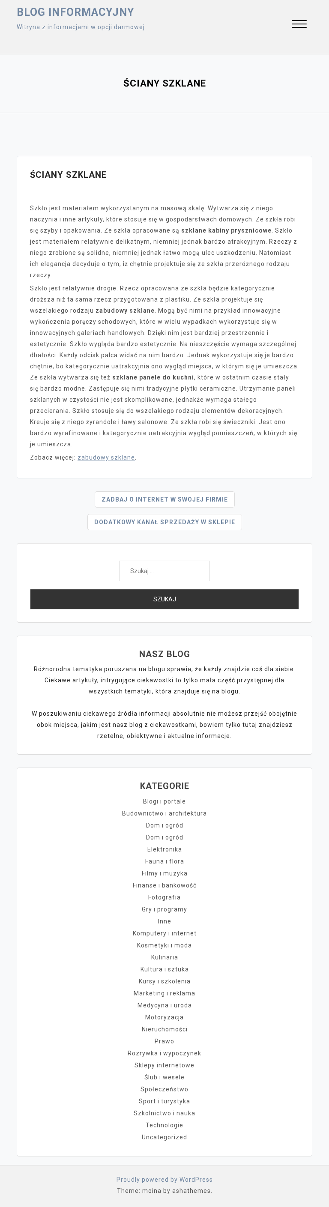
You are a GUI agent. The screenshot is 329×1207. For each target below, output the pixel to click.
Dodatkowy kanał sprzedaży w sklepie (164, 522)
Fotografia (164, 897)
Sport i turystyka (164, 1101)
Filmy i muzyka (165, 873)
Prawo (164, 1041)
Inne (164, 921)
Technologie (164, 1125)
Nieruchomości (165, 1029)
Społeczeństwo (164, 1089)
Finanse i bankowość (165, 885)
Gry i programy (164, 909)
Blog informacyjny (75, 12)
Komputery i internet (165, 933)
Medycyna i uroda (165, 1005)
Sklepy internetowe (164, 1065)
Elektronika (164, 849)
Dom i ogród (164, 825)
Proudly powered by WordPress (165, 1179)
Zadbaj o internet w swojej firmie (165, 499)
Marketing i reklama (164, 993)
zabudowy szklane (106, 457)
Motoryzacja (164, 1017)
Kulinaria (164, 957)
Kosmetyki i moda (164, 945)
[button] (299, 25)
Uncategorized (164, 1137)
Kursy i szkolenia (165, 981)
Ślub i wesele (164, 1077)
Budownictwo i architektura (164, 813)
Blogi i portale (164, 801)
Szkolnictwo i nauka (164, 1113)
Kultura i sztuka (165, 969)
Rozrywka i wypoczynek (164, 1053)
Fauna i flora (164, 861)
